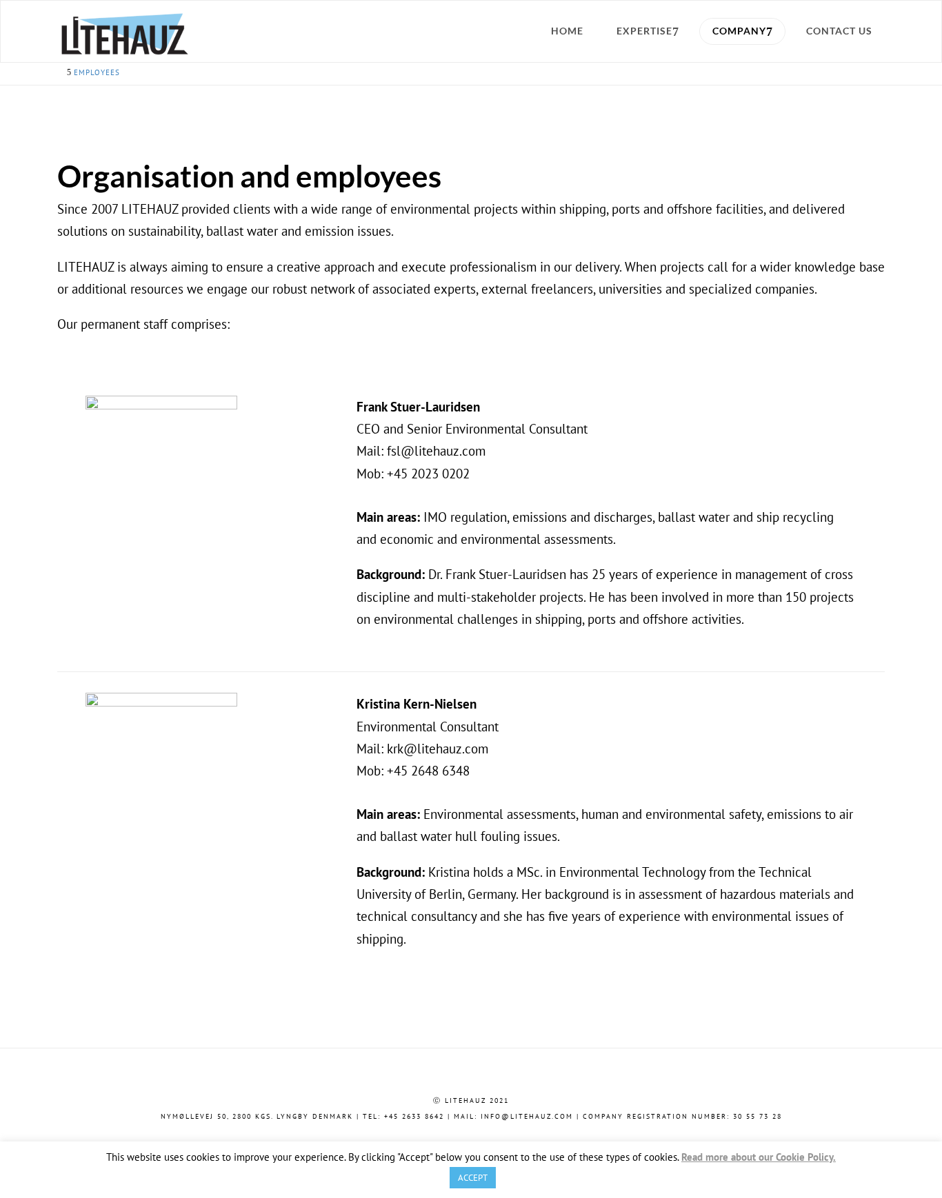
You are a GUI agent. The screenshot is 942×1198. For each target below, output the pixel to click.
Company (739, 31)
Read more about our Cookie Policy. (758, 1157)
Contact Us (839, 31)
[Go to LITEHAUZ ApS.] (61, 72)
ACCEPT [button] (473, 1178)
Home (567, 31)
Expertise (644, 31)
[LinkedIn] (471, 1138)
